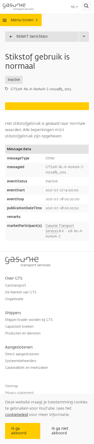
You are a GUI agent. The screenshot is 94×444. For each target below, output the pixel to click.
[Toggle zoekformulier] (86, 6)
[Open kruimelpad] (84, 36)
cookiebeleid (16, 414)
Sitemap (11, 386)
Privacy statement (19, 393)
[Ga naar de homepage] (18, 6)
